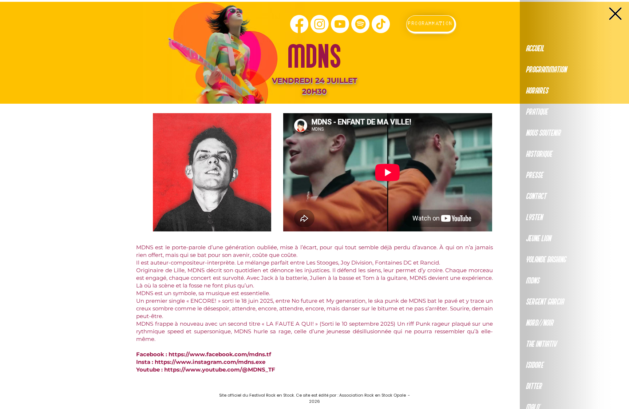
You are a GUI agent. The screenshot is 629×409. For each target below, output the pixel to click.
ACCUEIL (535, 48)
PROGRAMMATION (546, 69)
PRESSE (534, 175)
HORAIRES (537, 91)
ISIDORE (534, 365)
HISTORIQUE (539, 154)
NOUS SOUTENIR (543, 133)
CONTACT (536, 196)
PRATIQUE (536, 112)
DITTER (534, 386)
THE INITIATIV (541, 344)
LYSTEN (534, 217)
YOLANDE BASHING (546, 259)
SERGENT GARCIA (544, 302)
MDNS (532, 280)
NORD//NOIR (539, 323)
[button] (615, 13)
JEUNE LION (538, 238)
